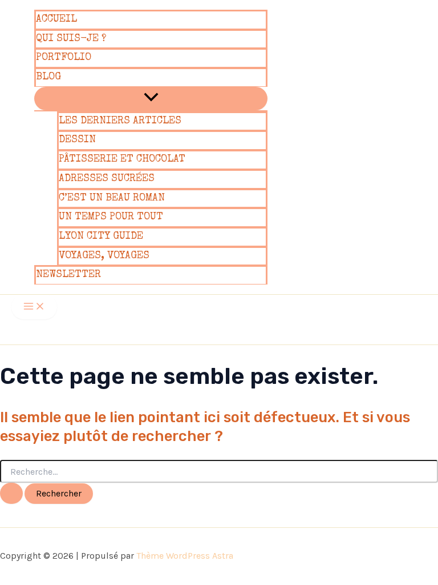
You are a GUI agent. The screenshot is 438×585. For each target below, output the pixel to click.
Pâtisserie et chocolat (122, 159)
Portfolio (63, 58)
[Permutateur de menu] (150, 98)
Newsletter (68, 275)
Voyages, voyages (104, 256)
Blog (48, 77)
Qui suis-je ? (71, 39)
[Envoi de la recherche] (11, 493)
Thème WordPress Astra (184, 555)
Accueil (56, 19)
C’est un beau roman (112, 198)
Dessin (77, 140)
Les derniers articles (120, 121)
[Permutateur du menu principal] (34, 307)
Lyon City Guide (101, 236)
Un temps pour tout (111, 217)
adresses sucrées (107, 179)
